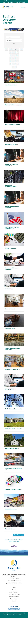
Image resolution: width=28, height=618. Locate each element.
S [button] (15, 61)
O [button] (15, 58)
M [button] (10, 58)
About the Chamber (14, 596)
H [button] (17, 52)
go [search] (14, 43)
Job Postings (20, 539)
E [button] (10, 52)
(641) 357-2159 (13, 2)
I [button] (10, 55)
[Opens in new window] (8, 7)
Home (14, 587)
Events (14, 590)
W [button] (15, 64)
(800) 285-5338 (22, 2)
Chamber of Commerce (14, 594)
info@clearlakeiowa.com (8, 1)
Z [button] (15, 67)
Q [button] (10, 61)
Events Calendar (14, 539)
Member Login (14, 599)
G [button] (15, 52)
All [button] (21, 49)
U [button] (10, 64)
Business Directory (8, 539)
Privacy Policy (10, 614)
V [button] (12, 64)
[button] (18, 535)
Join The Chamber (16, 541)
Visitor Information (14, 592)
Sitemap (5, 614)
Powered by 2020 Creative (19, 614)
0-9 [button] (6, 49)
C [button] (15, 49)
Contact (14, 601)
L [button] (17, 55)
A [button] (10, 49)
